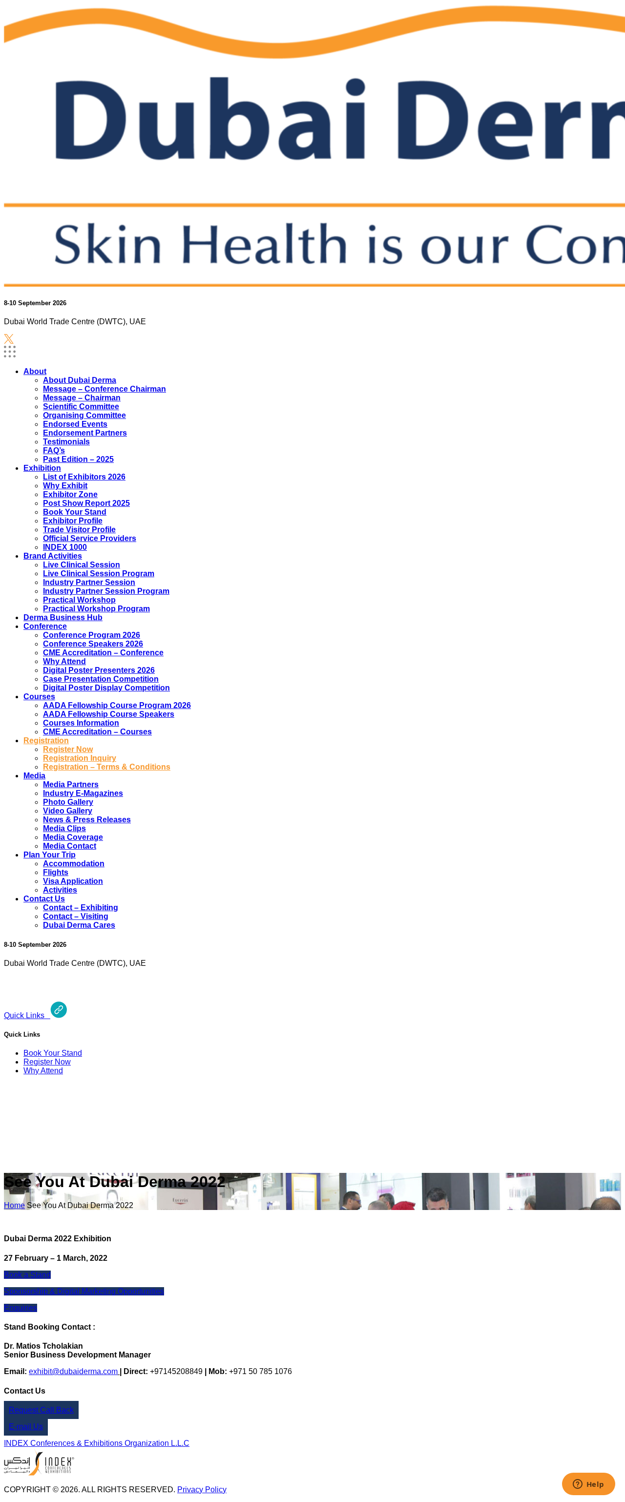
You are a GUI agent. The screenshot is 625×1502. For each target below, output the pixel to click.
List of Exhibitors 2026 (84, 477)
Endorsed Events (75, 424)
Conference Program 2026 (91, 635)
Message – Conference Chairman (104, 389)
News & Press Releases (87, 819)
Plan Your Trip (49, 855)
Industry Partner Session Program (106, 591)
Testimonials (66, 442)
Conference (45, 626)
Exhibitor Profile (73, 521)
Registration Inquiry (79, 758)
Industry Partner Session (89, 582)
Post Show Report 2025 (86, 503)
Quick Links (27, 1015)
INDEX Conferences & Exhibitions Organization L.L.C (96, 1443)
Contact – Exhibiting (80, 907)
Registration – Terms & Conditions (106, 767)
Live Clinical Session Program (98, 573)
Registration (46, 740)
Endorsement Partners (85, 433)
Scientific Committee (81, 406)
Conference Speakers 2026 (93, 644)
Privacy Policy (202, 1489)
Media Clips (64, 828)
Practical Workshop (79, 600)
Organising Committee (84, 415)
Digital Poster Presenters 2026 (99, 670)
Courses (39, 696)
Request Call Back (41, 1410)
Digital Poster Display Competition (106, 688)
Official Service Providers (89, 538)
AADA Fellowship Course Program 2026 (117, 705)
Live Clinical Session (81, 565)
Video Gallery (67, 811)
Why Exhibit (65, 485)
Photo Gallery (68, 802)
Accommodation (73, 863)
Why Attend (64, 661)
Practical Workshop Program (96, 609)
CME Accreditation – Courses (97, 732)
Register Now (68, 749)
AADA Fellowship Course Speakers (108, 714)
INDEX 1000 (65, 547)
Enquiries (20, 1308)
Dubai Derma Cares (79, 925)
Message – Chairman (82, 398)
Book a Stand (27, 1275)
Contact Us (44, 899)
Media (34, 776)
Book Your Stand (74, 512)
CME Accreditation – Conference (103, 652)
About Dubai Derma (79, 380)
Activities (60, 890)
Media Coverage (73, 837)
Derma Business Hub (63, 617)
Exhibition (42, 468)
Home (14, 1205)
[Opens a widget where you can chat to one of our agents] (588, 1485)
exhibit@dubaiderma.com (73, 1371)
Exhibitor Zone (70, 494)
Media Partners (71, 784)
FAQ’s (54, 450)
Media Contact (69, 846)
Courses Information (81, 723)
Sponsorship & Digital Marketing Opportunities (84, 1291)
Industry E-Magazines (83, 793)
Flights (55, 872)
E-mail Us (26, 1426)
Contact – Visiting (75, 916)
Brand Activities (52, 556)
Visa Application (73, 881)
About (34, 371)
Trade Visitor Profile (79, 529)
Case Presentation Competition (101, 679)
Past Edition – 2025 (78, 459)
